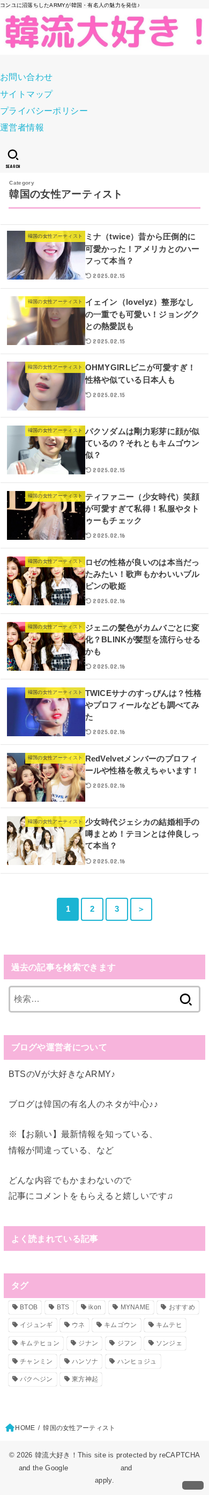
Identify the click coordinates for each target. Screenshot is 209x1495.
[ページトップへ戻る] (193, 1485)
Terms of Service (162, 1468)
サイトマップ (26, 94)
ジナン (88, 1343)
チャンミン (36, 1361)
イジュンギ (36, 1325)
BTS (63, 1307)
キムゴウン (120, 1325)
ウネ (78, 1325)
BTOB (29, 1307)
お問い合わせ (26, 77)
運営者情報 (22, 127)
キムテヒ (169, 1325)
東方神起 (85, 1379)
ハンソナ (85, 1361)
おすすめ (182, 1307)
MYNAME (135, 1307)
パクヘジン (36, 1379)
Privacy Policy (94, 1468)
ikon (94, 1307)
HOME (25, 1428)
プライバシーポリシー (44, 110)
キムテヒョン (39, 1343)
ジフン (127, 1343)
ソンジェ (169, 1343)
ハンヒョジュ (137, 1361)
